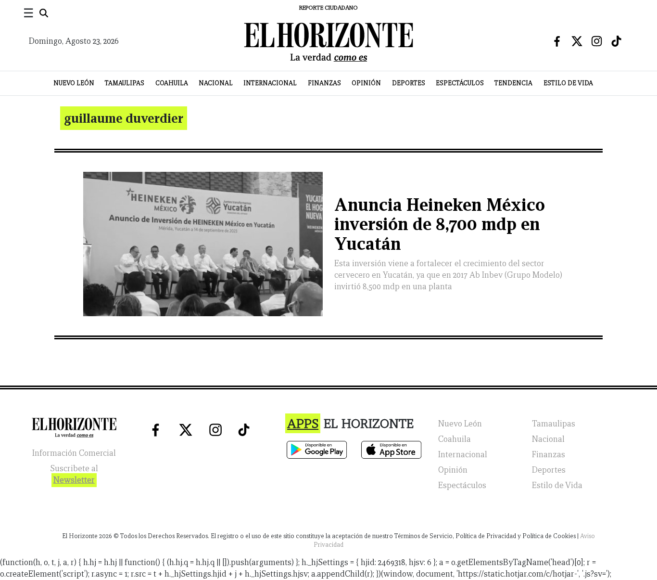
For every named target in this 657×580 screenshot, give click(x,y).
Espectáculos (460, 83)
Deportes (408, 83)
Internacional (270, 83)
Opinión (366, 83)
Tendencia (513, 83)
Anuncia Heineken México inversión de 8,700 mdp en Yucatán (439, 224)
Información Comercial (74, 453)
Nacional (216, 83)
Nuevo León (73, 83)
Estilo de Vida (568, 83)
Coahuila (171, 83)
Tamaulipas (124, 83)
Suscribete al (74, 474)
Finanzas (324, 83)
